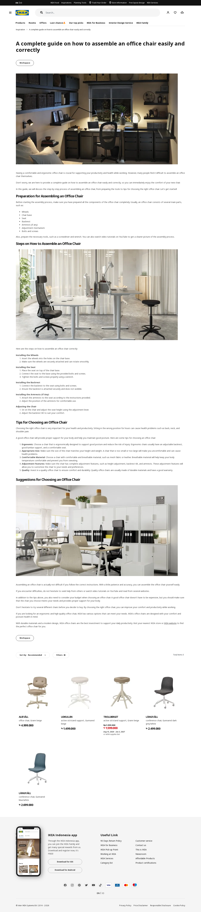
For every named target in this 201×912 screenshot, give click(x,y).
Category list (106, 862)
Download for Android (65, 870)
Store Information (119, 2)
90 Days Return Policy (111, 840)
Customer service (144, 840)
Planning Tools (80, 2)
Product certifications (146, 862)
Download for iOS (65, 862)
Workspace (25, 63)
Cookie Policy (179, 905)
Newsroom (141, 854)
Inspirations (66, 2)
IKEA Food (55, 2)
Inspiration (20, 29)
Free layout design (137, 2)
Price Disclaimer (141, 905)
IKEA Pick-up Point (109, 849)
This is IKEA (141, 849)
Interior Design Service (121, 22)
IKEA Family (142, 22)
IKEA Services (152, 2)
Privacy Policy (125, 905)
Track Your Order (99, 2)
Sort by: (31, 655)
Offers (42, 22)
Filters (59, 655)
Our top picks (76, 22)
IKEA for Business (96, 22)
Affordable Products (145, 858)
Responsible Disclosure (160, 905)
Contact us (141, 845)
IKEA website (170, 623)
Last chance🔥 (57, 22)
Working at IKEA (108, 854)
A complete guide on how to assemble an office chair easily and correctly (59, 29)
